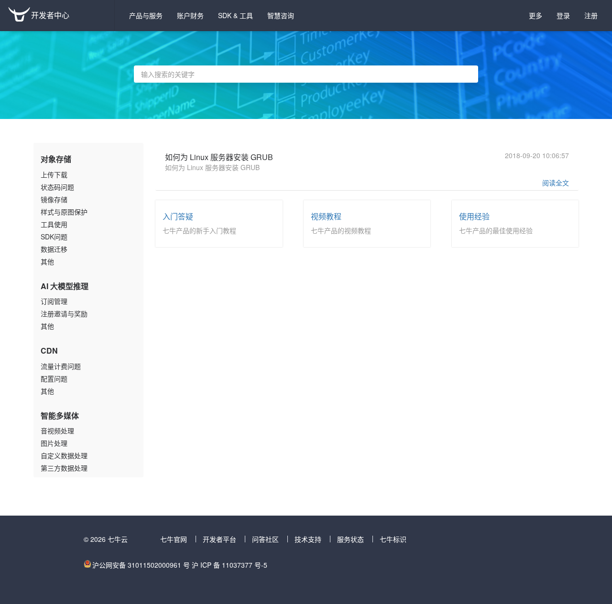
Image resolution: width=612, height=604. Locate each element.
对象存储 (56, 158)
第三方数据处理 (64, 468)
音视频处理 (57, 430)
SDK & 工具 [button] (235, 15)
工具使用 (54, 224)
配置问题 (54, 378)
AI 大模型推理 (64, 285)
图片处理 (54, 443)
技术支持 (308, 539)
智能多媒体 (60, 415)
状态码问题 (57, 187)
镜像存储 (54, 199)
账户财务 (190, 15)
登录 (563, 15)
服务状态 (350, 539)
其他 (47, 261)
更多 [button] (535, 15)
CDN (49, 350)
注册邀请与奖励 (64, 313)
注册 (591, 15)
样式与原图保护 (64, 211)
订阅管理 (54, 301)
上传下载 (54, 174)
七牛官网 (173, 539)
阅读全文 (555, 182)
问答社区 (265, 539)
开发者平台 (219, 539)
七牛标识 (393, 539)
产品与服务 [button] (146, 15)
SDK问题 (54, 236)
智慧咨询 (280, 15)
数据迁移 (54, 249)
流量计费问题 (61, 366)
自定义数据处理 (64, 455)
